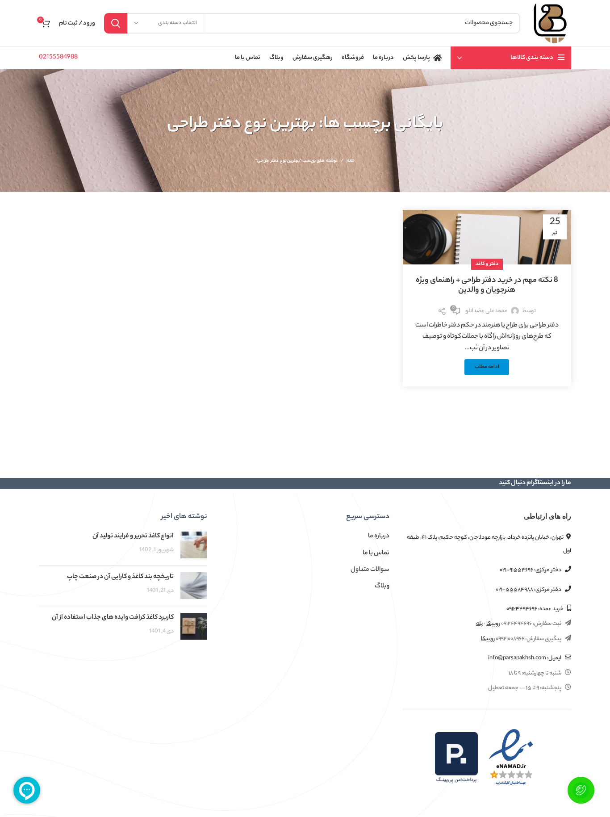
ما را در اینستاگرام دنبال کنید (535, 483)
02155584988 (58, 57)
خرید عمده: (535, 609)
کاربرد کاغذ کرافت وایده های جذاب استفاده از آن (113, 617)
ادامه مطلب (487, 367)
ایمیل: (525, 658)
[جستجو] (115, 23)
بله (479, 623)
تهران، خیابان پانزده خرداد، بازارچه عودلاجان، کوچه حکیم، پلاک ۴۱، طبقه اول (489, 544)
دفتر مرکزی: (531, 570)
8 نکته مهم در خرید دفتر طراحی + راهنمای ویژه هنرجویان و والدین (487, 285)
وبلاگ (382, 586)
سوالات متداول (370, 570)
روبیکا (493, 623)
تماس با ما (376, 553)
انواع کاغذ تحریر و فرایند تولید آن (133, 536)
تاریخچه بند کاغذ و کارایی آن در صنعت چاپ (120, 577)
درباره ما (378, 536)
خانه (351, 161)
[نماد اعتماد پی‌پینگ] (456, 758)
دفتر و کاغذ (487, 264)
